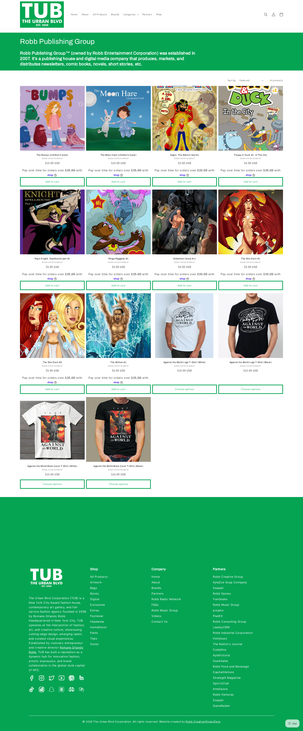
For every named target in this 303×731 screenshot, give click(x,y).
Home (156, 576)
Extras (94, 610)
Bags (93, 588)
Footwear (96, 616)
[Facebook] (31, 678)
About (156, 582)
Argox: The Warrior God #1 (184, 155)
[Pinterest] (71, 678)
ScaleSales (220, 661)
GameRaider (221, 705)
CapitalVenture (223, 672)
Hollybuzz (220, 638)
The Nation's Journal (227, 644)
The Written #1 (118, 362)
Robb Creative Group (228, 576)
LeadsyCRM (221, 627)
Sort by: (232, 80)
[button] (130, 14)
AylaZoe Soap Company (230, 582)
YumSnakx (220, 599)
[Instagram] (41, 678)
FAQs (155, 604)
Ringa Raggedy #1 (118, 258)
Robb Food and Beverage (231, 666)
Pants (94, 633)
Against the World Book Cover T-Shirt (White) (52, 466)
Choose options (184, 389)
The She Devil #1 (250, 258)
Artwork (96, 582)
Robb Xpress (222, 593)
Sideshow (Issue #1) (184, 258)
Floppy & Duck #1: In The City (250, 155)
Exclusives (97, 604)
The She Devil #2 (52, 362)
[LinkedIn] (81, 678)
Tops (93, 638)
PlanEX (218, 616)
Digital (94, 599)
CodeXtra (219, 649)
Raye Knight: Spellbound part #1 (52, 258)
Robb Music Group (165, 610)
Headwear (97, 621)
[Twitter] (51, 678)
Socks (94, 644)
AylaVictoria (221, 655)
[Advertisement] (151, 535)
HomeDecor (98, 627)
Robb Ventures (223, 694)
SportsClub (221, 683)
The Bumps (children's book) (52, 155)
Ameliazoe (220, 689)
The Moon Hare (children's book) (118, 155)
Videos (156, 616)
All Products (98, 576)
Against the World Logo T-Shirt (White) (184, 362)
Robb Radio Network (166, 599)
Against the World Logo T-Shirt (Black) (251, 362)
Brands (156, 588)
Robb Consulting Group (229, 621)
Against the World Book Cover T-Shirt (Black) (118, 466)
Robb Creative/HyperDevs (203, 721)
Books (94, 593)
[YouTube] (61, 678)
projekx (218, 610)
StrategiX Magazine (227, 677)
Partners (158, 593)
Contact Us (160, 621)
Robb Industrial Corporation (233, 633)
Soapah (218, 588)
